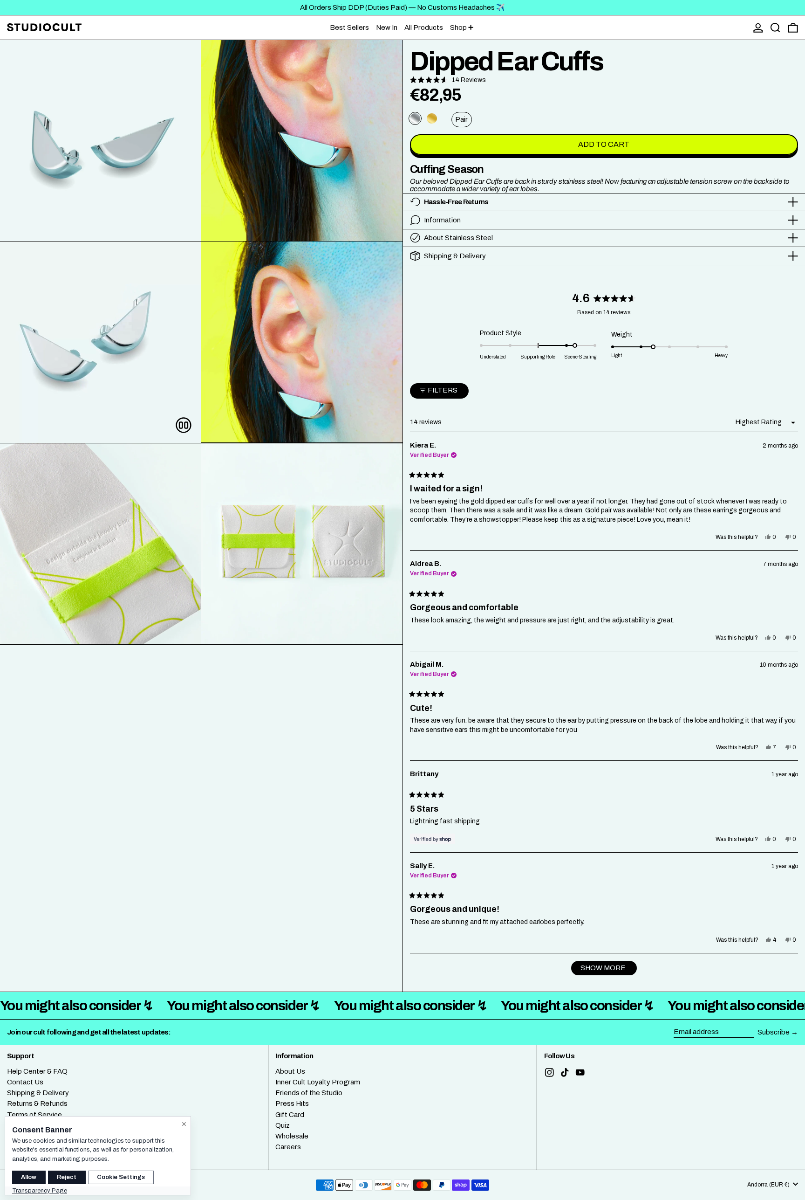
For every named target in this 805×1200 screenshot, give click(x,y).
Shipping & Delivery (38, 1093)
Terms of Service (34, 1114)
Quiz (282, 1125)
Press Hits (292, 1103)
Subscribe (773, 1032)
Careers (288, 1147)
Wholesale (291, 1136)
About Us (290, 1071)
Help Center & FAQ (37, 1071)
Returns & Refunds (37, 1103)
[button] (775, 27)
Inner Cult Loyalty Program (317, 1082)
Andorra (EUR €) (769, 1185)
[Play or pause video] (183, 425)
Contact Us (25, 1082)
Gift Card (289, 1114)
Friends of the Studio (308, 1093)
